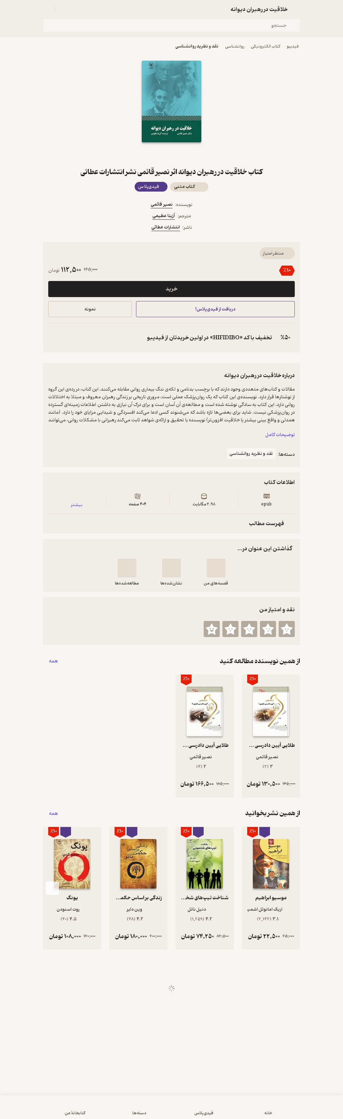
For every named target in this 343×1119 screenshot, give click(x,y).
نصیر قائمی (162, 204)
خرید (171, 289)
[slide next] (52, 888)
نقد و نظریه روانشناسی (197, 46)
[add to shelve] (216, 568)
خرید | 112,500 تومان (88, 1110)
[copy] (55, 337)
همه (53, 661)
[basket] (63, 9)
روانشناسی (234, 46)
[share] (155, 154)
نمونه (90, 309)
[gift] (171, 154)
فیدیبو (293, 46)
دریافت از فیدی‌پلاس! (215, 309)
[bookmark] (187, 154)
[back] (296, 9)
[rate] (287, 629)
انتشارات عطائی (165, 227)
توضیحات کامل (280, 435)
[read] (127, 568)
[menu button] (47, 9)
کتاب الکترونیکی (265, 46)
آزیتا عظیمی (163, 215)
